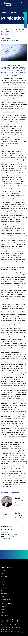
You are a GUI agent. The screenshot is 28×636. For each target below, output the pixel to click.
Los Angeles (4, 588)
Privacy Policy (14, 625)
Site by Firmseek (6, 629)
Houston (3, 582)
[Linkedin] (7, 620)
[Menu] (25, 3)
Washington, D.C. (6, 599)
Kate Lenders (5, 532)
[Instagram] (12, 620)
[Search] (21, 3)
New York (18, 505)
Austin (3, 573)
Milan (2, 609)
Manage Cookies (14, 627)
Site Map (4, 627)
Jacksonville (4, 585)
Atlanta (3, 570)
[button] (17, 40)
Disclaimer (4, 625)
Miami (3, 591)
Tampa (3, 596)
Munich (3, 612)
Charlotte (4, 576)
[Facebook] (2, 620)
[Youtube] (17, 620)
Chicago (3, 579)
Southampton (5, 615)
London (3, 606)
